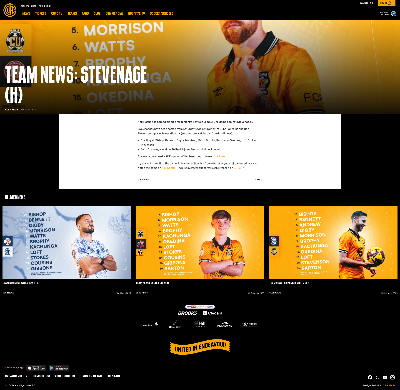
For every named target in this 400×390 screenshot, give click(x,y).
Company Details (91, 376)
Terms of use (41, 376)
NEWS (26, 13)
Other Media (389, 385)
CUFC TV (56, 13)
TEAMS (72, 13)
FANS (85, 13)
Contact (114, 376)
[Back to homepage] (10, 10)
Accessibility (65, 376)
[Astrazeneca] (150, 324)
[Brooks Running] (187, 313)
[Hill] (200, 324)
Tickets (25, 6)
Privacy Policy (16, 376)
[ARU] (175, 324)
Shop (33, 6)
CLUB (97, 13)
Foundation (45, 6)
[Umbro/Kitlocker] (249, 324)
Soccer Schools (161, 13)
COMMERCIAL (114, 13)
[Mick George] (225, 324)
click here (218, 156)
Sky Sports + (170, 168)
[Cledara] (212, 313)
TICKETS (40, 13)
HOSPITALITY (136, 13)
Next (257, 179)
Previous (144, 179)
